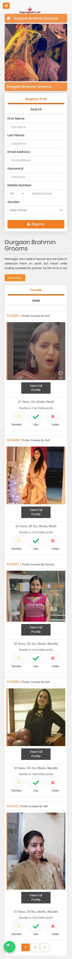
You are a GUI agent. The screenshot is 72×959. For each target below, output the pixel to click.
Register (38, 224)
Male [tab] (36, 300)
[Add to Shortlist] (19, 417)
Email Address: (18, 152)
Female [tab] (36, 290)
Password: (15, 168)
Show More (15, 278)
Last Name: (16, 135)
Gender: (13, 202)
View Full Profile (36, 387)
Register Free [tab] (36, 99)
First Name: (16, 118)
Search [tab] (36, 109)
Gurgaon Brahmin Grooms (35, 18)
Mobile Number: (19, 185)
